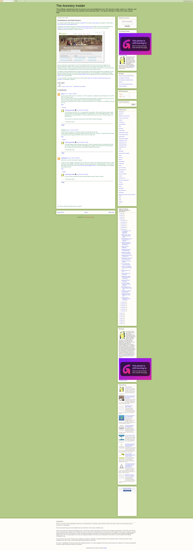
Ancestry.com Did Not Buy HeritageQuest (129, 426)
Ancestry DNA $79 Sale (130, 435)
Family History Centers (123, 132)
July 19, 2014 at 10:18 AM (82, 174)
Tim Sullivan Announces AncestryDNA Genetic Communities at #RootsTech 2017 (130, 465)
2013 (121, 313)
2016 (121, 215)
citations (120, 120)
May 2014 (123, 303)
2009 (121, 320)
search (120, 186)
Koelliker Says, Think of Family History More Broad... (126, 236)
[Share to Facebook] (62, 83)
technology (121, 192)
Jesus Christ (66, 28)
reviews (120, 182)
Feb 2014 (123, 309)
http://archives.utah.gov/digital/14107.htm (87, 165)
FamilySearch (83, 22)
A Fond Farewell (128, 387)
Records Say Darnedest (124, 180)
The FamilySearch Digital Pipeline (126, 80)
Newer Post (60, 212)
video (120, 199)
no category (121, 171)
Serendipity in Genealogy (124, 77)
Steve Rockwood (122, 190)
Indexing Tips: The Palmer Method (129, 406)
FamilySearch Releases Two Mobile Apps (126, 250)
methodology (121, 161)
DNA (120, 126)
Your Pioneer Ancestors (88, 28)
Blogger (105, 548)
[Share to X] (61, 83)
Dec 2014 (123, 220)
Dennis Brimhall (122, 124)
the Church (59, 28)
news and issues (122, 167)
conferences (121, 122)
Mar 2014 (123, 307)
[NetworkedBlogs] (127, 488)
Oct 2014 (123, 224)
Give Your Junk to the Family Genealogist (125, 264)
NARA (120, 165)
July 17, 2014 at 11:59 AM (71, 93)
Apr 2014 (123, 305)
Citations (121, 82)
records (120, 176)
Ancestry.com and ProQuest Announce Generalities (126, 298)
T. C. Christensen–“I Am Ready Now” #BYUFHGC (126, 232)
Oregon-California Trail (83, 74)
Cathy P (63, 93)
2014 (121, 218)
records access (122, 178)
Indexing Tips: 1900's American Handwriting (129, 475)
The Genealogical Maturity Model (125, 84)
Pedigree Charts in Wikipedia (125, 247)
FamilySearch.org (77, 86)
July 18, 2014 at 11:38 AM (73, 158)
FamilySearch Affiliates (123, 138)
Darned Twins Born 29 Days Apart (125, 274)
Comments (123, 96)
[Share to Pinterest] (64, 83)
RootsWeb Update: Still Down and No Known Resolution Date (130, 445)
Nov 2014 (123, 222)
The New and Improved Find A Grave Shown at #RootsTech (130, 397)
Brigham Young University (124, 115)
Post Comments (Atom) (89, 217)
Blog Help (121, 113)
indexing (120, 157)
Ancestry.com (121, 111)
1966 (130, 66)
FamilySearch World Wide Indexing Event (126, 256)
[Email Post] (59, 84)
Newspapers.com (122, 169)
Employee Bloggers (123, 86)
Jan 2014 (123, 310)
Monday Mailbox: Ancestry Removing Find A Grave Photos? (130, 455)
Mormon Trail (60, 75)
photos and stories (122, 173)
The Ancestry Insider (70, 5)
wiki (119, 203)
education (121, 128)
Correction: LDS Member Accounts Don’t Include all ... (126, 267)
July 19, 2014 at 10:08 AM (82, 110)
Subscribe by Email (123, 55)
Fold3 (120, 149)
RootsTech (121, 184)
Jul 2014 (123, 229)
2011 (121, 316)
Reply (62, 104)
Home (86, 212)
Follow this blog (127, 490)
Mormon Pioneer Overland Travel (85, 26)
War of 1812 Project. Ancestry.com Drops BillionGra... (125, 284)
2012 (121, 314)
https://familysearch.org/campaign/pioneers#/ (67, 24)
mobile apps (121, 163)
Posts (122, 94)
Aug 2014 (123, 227)
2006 (134, 66)
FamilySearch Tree (123, 142)
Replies (64, 107)
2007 (121, 323)
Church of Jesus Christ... (67, 86)
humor (120, 155)
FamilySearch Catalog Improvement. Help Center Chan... (125, 277)
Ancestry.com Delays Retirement (125, 281)
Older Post (111, 212)
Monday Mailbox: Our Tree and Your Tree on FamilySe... (126, 239)
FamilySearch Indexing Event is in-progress (126, 253)
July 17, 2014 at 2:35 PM (72, 130)
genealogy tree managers (124, 153)
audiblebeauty (64, 158)
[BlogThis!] (59, 83)
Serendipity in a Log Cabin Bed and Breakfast (126, 259)
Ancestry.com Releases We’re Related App (130, 416)
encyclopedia (121, 130)
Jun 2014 (123, 302)
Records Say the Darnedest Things (126, 75)
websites (84, 86)
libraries (120, 159)
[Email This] (58, 83)
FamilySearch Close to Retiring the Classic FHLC (125, 295)
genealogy (121, 151)
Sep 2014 (123, 225)
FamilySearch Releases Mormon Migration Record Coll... (126, 243)
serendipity (121, 188)
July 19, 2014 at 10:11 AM (82, 142)
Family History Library (123, 134)
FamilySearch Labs (123, 140)
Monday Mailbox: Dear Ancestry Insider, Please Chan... (126, 288)
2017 (121, 213)
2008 (121, 322)
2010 (121, 318)
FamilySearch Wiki (123, 144)
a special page (95, 22)
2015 (121, 217)
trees (120, 197)
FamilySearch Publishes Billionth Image (126, 291)
